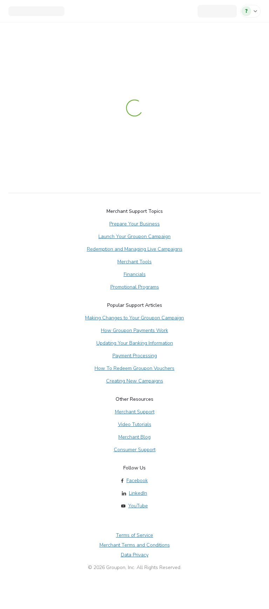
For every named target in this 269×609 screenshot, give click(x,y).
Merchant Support (134, 411)
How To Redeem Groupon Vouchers (134, 368)
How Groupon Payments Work (134, 330)
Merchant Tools (134, 261)
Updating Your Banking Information (134, 343)
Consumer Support (135, 449)
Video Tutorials (134, 424)
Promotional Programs (134, 287)
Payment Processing (134, 355)
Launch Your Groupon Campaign (134, 236)
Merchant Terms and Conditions (134, 545)
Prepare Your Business (134, 224)
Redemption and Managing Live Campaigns (134, 249)
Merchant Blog (134, 437)
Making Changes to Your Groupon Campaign (134, 317)
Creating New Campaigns (134, 381)
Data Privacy (135, 555)
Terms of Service (134, 535)
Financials (135, 274)
